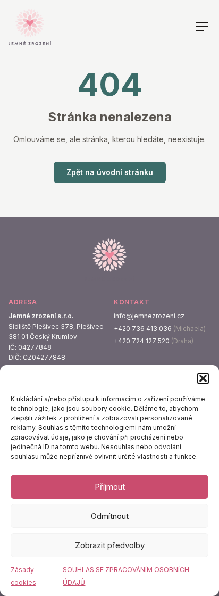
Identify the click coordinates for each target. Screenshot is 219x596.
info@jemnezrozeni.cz (149, 316)
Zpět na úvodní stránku (109, 172)
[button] (203, 378)
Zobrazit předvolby (110, 545)
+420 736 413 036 (143, 329)
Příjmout (110, 487)
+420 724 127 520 (142, 341)
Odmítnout (110, 516)
